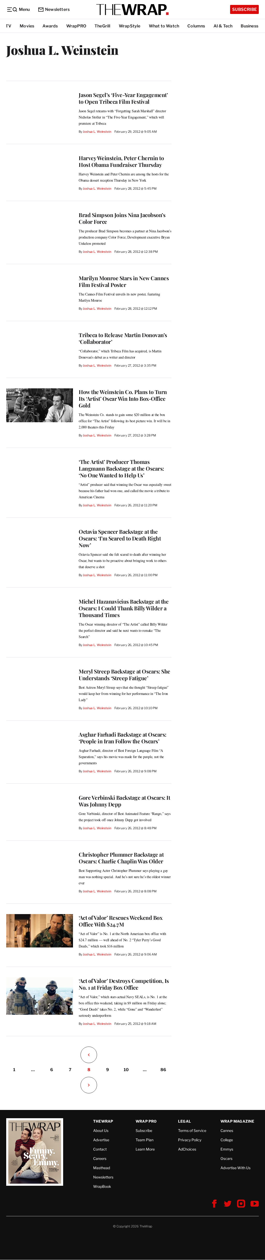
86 (163, 1069)
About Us (100, 1130)
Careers (99, 1158)
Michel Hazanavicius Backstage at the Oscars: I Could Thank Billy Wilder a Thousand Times (123, 608)
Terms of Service (192, 1130)
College (226, 1140)
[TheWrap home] (132, 9)
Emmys (226, 1149)
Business (249, 26)
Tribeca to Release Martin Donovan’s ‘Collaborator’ (123, 338)
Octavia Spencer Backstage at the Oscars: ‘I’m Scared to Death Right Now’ (120, 538)
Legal (184, 1121)
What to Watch (164, 26)
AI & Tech (223, 26)
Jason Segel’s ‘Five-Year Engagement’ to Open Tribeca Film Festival (123, 98)
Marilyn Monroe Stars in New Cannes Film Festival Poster (124, 281)
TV (8, 26)
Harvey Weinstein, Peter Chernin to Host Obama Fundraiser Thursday (121, 161)
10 (126, 1069)
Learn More (145, 1149)
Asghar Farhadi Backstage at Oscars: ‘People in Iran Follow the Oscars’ (122, 737)
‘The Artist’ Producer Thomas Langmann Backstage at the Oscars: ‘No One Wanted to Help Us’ (121, 468)
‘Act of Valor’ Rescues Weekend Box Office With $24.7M (120, 921)
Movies (27, 26)
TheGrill (102, 26)
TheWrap (103, 1121)
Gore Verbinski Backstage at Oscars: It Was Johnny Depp (124, 800)
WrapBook (102, 1186)
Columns (196, 26)
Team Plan (144, 1140)
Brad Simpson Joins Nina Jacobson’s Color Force (122, 218)
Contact (100, 1149)
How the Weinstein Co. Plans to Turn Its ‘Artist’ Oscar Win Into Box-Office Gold (123, 398)
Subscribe (244, 9)
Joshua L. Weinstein (97, 132)
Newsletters (57, 9)
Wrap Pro (146, 1121)
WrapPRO (76, 26)
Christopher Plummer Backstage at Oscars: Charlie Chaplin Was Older (121, 857)
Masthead (101, 1168)
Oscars (226, 1158)
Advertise (101, 1140)
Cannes (226, 1130)
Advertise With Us (235, 1168)
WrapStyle (130, 26)
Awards (50, 26)
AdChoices (187, 1149)
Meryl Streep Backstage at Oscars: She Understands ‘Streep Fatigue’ (124, 674)
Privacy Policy (189, 1140)
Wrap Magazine (237, 1121)
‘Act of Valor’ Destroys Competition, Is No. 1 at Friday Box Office (124, 984)
